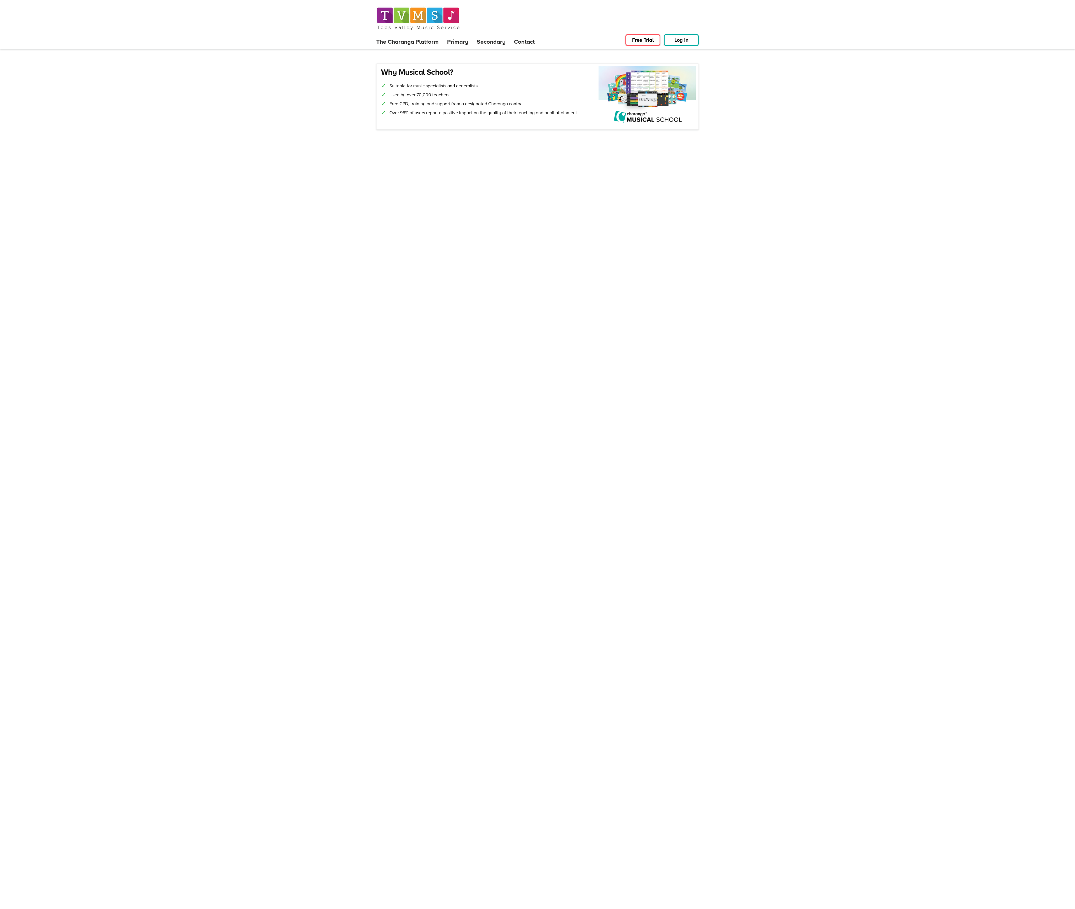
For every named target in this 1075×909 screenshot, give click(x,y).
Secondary (491, 41)
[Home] (418, 18)
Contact (524, 41)
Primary (457, 41)
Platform (407, 41)
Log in (681, 40)
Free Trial (643, 40)
